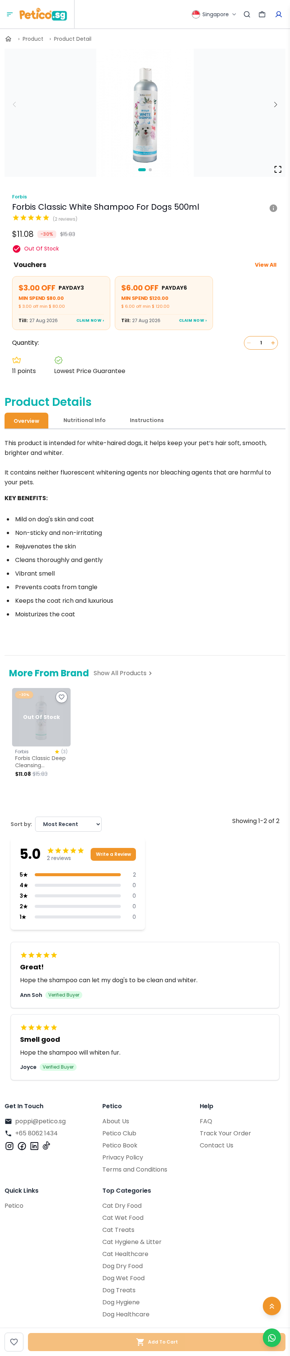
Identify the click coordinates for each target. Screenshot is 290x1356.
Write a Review (113, 854)
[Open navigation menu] (10, 14)
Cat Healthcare (125, 1254)
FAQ (206, 1121)
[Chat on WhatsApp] (272, 1337)
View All (265, 265)
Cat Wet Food (122, 1217)
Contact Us (216, 1145)
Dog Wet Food (123, 1278)
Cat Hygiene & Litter (132, 1242)
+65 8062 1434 (36, 1133)
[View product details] (273, 208)
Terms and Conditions (134, 1169)
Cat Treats (118, 1229)
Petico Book (119, 1145)
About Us (115, 1121)
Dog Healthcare (126, 1314)
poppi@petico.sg (40, 1121)
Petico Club (119, 1133)
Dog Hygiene (121, 1302)
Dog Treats (119, 1290)
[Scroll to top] (272, 1308)
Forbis (19, 196)
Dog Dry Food (122, 1266)
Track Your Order (225, 1133)
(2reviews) (65, 219)
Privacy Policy (122, 1157)
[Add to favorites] (14, 1342)
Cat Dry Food (122, 1205)
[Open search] (247, 14)
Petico (14, 1205)
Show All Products (120, 673)
